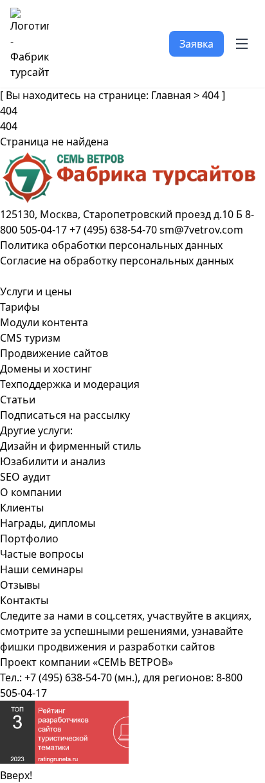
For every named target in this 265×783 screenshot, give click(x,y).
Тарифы (19, 307)
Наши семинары (41, 569)
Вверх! (16, 775)
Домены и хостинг (46, 369)
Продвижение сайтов (54, 353)
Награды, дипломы (47, 523)
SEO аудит (25, 477)
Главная (171, 95)
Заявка (196, 44)
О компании (31, 492)
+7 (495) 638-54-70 (68, 677)
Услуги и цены (35, 291)
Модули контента (44, 322)
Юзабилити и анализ (52, 461)
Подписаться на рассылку (65, 415)
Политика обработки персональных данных (111, 245)
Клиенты (22, 508)
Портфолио (29, 538)
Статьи (17, 399)
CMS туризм (30, 338)
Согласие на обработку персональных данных (116, 260)
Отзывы (20, 585)
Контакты (24, 600)
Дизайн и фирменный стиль (71, 446)
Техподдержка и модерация (70, 384)
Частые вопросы (42, 554)
